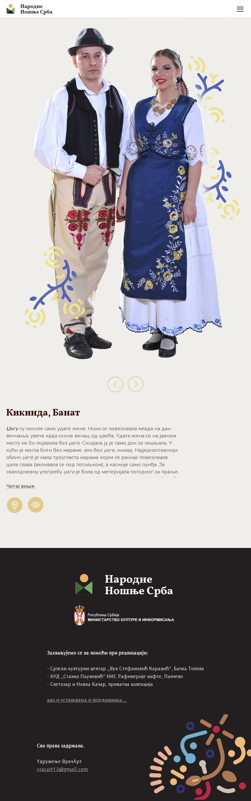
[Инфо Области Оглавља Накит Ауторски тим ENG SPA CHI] (125, 8)
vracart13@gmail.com (62, 769)
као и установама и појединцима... (87, 700)
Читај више (20, 486)
